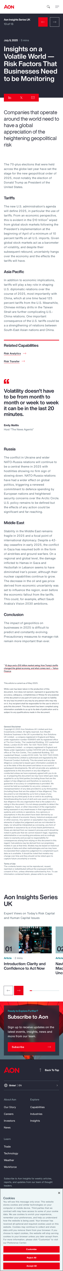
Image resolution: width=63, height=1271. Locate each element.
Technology (11, 1153)
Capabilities (37, 1107)
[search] (48, 7)
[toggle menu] (57, 7)
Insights (35, 1121)
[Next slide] (18, 990)
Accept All (31, 1265)
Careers (8, 1114)
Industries (36, 1114)
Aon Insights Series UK (17, 20)
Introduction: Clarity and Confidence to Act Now (25, 965)
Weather (9, 1160)
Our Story (10, 1107)
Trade (7, 1146)
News (7, 1127)
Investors (9, 1121)
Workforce (10, 1167)
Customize (31, 1249)
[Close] (59, 1192)
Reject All (31, 1257)
